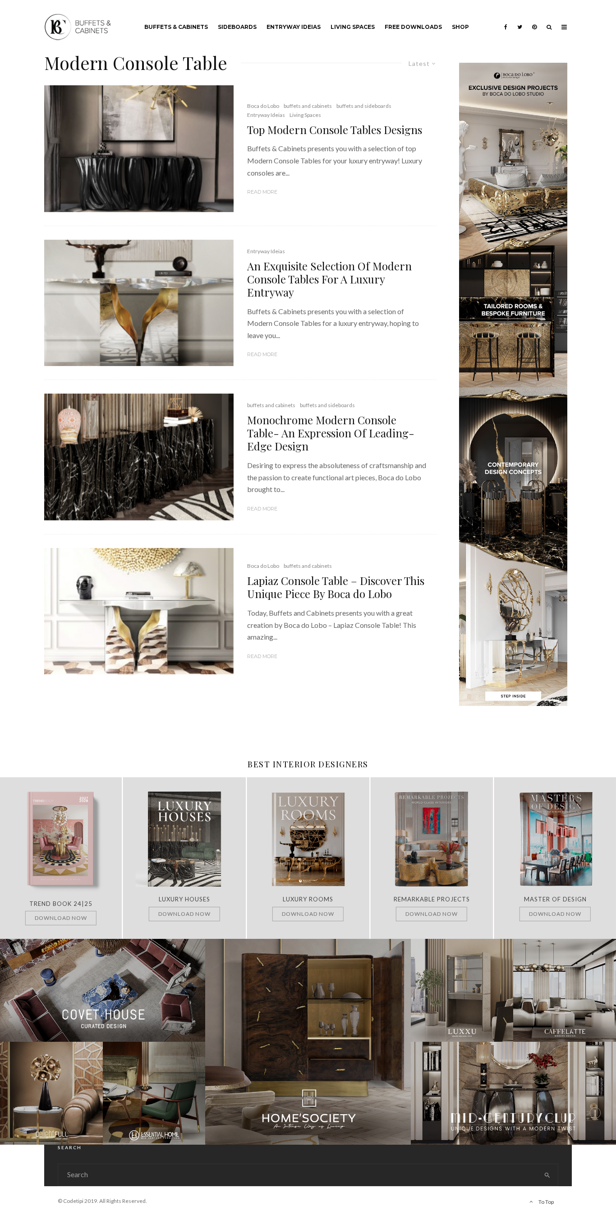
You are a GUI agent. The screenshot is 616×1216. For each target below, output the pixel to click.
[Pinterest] (534, 20)
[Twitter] (519, 20)
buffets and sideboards (363, 105)
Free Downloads (413, 26)
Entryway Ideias (294, 26)
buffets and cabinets (308, 105)
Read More (262, 192)
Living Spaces (353, 26)
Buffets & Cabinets (176, 26)
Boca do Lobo (263, 105)
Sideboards (237, 26)
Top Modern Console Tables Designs (334, 129)
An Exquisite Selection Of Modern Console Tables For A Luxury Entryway (329, 279)
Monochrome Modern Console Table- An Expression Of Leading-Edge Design (330, 432)
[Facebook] (505, 20)
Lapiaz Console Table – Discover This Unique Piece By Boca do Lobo (335, 587)
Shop (460, 26)
